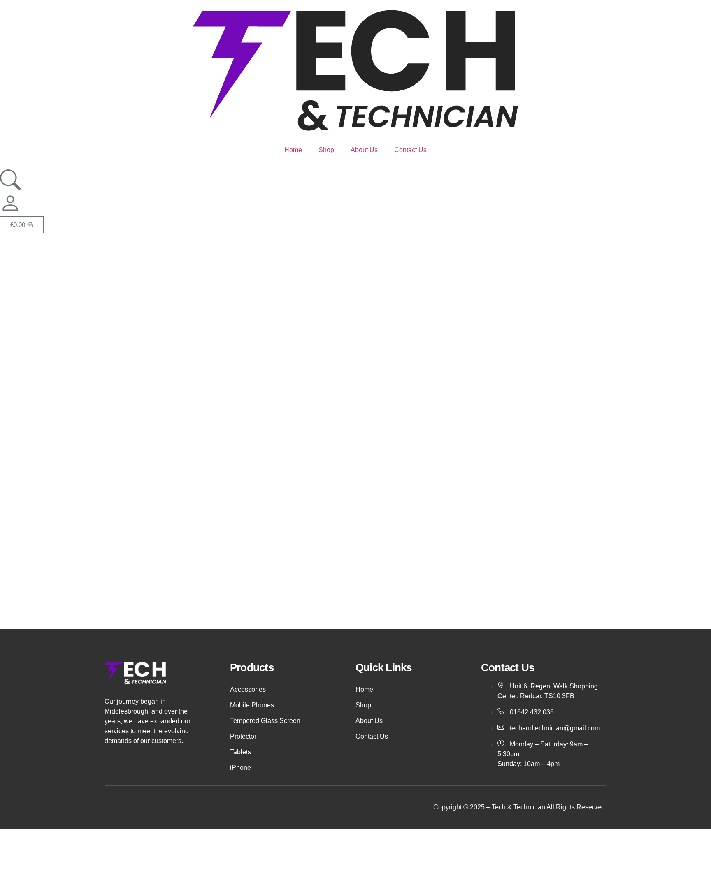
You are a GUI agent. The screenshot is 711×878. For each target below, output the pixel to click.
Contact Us (410, 149)
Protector (243, 736)
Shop (326, 149)
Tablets (240, 751)
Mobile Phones (252, 705)
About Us (364, 149)
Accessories (248, 689)
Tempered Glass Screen (265, 720)
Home (293, 149)
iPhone (240, 767)
